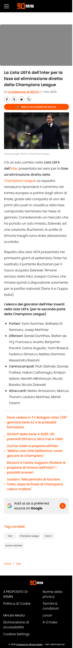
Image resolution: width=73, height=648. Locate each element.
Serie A (48, 535)
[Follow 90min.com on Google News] (63, 506)
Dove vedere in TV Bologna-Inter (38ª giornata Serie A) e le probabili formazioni (37, 422)
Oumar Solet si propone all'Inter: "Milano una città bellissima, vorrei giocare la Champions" (34, 451)
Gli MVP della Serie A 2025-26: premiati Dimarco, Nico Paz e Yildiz (35, 436)
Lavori (47, 615)
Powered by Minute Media (29, 644)
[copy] (29, 99)
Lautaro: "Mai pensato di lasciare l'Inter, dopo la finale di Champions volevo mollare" (35, 484)
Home (7, 563)
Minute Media (14, 615)
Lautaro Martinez (13, 545)
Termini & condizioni (51, 606)
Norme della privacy (52, 594)
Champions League (29, 535)
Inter (10, 535)
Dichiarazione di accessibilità (16, 624)
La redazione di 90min (23, 92)
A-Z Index (50, 622)
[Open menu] (6, 6)
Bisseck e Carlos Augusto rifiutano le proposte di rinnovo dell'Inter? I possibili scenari (36, 467)
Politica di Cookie (17, 603)
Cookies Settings (16, 634)
